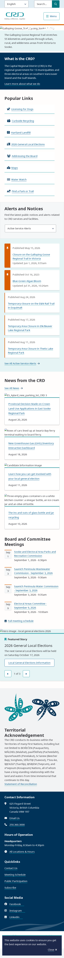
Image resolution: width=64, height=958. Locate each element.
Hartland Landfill (21, 132)
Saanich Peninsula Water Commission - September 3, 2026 (36, 588)
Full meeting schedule (21, 621)
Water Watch (19, 179)
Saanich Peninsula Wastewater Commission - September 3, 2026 (33, 571)
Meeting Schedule (15, 874)
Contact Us (11, 868)
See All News (12, 388)
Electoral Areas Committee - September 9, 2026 (30, 605)
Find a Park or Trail (23, 191)
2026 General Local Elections (28, 144)
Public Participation (16, 881)
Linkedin (16, 917)
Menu (53, 16)
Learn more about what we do (22, 84)
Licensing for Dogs (22, 109)
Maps (14, 167)
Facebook (16, 904)
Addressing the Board (24, 156)
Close (51, 949)
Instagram (17, 910)
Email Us (14, 818)
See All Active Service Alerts (20, 363)
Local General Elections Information (29, 662)
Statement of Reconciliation (21, 784)
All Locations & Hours (22, 851)
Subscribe (10, 887)
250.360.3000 (17, 824)
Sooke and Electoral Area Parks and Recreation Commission (35, 553)
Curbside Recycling (23, 121)
